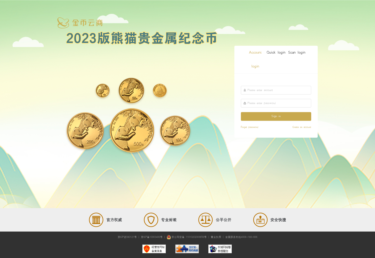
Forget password (249, 127)
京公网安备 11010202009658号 (189, 237)
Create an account (302, 127)
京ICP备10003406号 (152, 237)
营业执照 (216, 237)
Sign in (276, 116)
